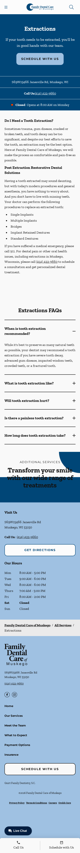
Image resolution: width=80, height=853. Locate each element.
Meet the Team (15, 725)
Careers (53, 802)
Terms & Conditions (36, 802)
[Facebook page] (7, 694)
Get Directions (40, 550)
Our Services (13, 715)
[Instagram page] (14, 694)
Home (8, 706)
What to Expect (15, 735)
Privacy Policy (17, 802)
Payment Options (17, 745)
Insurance (11, 754)
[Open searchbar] (71, 7)
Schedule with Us (40, 59)
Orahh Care (64, 802)
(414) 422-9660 (45, 93)
